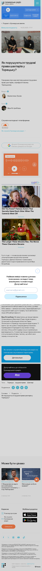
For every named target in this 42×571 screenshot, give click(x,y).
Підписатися (21, 296)
